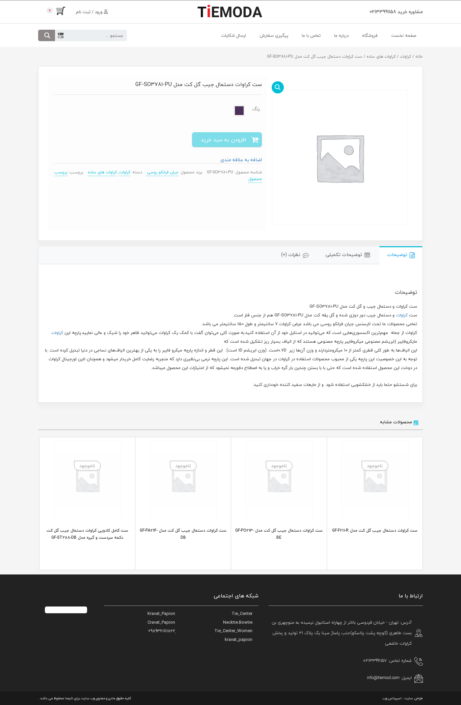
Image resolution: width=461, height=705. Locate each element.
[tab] (401, 255)
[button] (278, 87)
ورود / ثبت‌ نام (90, 12)
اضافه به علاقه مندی (241, 160)
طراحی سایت (413, 698)
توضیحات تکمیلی (344, 254)
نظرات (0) (290, 254)
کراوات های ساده (381, 56)
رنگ (256, 109)
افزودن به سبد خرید (223, 139)
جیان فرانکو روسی (162, 172)
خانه (419, 56)
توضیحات (397, 254)
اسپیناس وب (392, 698)
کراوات (405, 56)
